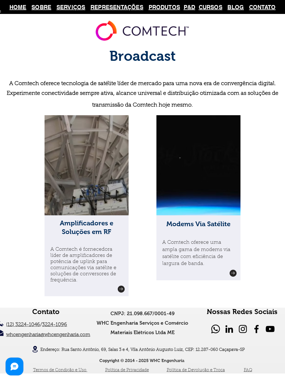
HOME (17, 7)
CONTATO (262, 7)
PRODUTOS (164, 7)
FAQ (248, 370)
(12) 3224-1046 (23, 324)
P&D (189, 7)
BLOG (235, 7)
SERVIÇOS (70, 7)
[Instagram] (242, 329)
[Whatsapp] (215, 329)
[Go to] (121, 289)
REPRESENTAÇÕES (116, 7)
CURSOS (210, 7)
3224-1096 (54, 324)
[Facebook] (256, 329)
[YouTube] (270, 329)
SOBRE (41, 7)
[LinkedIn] (229, 329)
